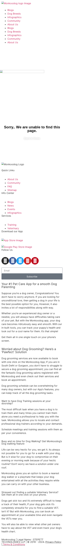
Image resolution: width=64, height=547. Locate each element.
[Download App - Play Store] (16, 246)
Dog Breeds (14, 13)
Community (13, 20)
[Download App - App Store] (12, 240)
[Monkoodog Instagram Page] (5, 261)
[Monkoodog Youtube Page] (27, 261)
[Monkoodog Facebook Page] (12, 261)
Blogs (10, 10)
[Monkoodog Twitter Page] (20, 261)
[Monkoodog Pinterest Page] (35, 261)
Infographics (14, 17)
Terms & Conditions (14, 544)
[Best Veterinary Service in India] (16, 3)
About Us (12, 24)
